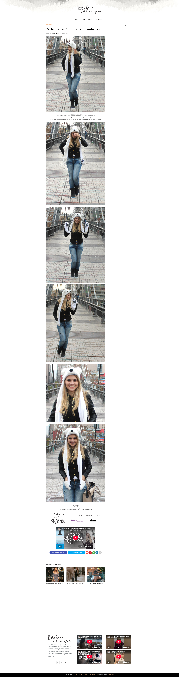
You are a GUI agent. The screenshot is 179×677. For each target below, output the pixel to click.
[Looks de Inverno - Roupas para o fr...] (75, 574)
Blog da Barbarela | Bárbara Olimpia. (87, 675)
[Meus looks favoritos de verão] (96, 574)
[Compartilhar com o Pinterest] (100, 552)
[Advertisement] (120, 43)
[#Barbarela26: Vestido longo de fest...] (55, 574)
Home (76, 19)
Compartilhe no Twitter (77, 552)
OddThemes (110, 675)
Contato (99, 19)
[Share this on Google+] (87, 552)
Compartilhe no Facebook (58, 552)
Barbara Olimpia (55, 33)
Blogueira (83, 19)
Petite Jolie (49, 24)
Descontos (91, 19)
